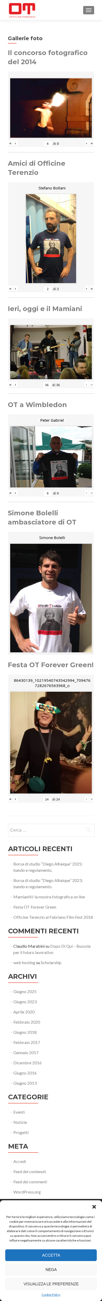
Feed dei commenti (30, 1181)
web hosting (24, 962)
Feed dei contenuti (29, 1171)
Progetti (21, 1132)
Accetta (51, 1255)
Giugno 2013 (25, 1083)
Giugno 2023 (25, 1001)
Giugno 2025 (25, 991)
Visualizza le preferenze (51, 1284)
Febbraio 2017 (26, 1042)
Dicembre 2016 (27, 1062)
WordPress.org (27, 1191)
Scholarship (51, 962)
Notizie (20, 1122)
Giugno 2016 (25, 1072)
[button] (94, 1206)
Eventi (19, 1111)
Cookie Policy (51, 1295)
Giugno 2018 (25, 1032)
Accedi (19, 1161)
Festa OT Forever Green (34, 906)
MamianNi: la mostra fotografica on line (49, 896)
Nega (51, 1269)
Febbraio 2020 (26, 1021)
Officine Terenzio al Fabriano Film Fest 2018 (53, 917)
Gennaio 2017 (25, 1052)
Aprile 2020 (24, 1011)
